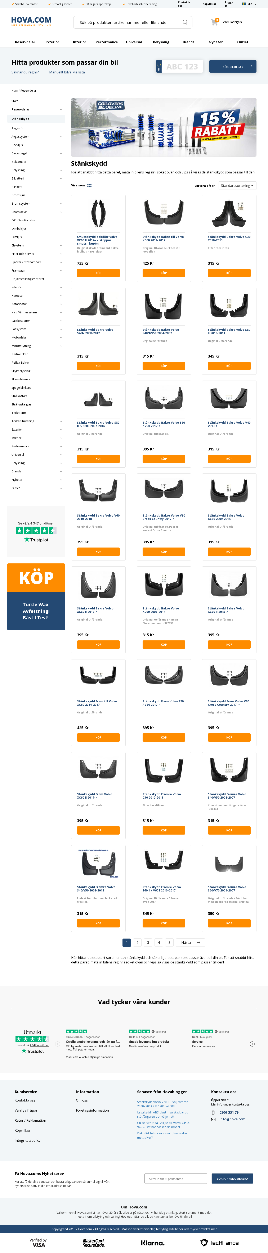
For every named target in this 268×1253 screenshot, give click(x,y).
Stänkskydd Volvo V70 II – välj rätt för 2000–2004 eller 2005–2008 (162, 1104)
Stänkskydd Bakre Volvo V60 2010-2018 (98, 517)
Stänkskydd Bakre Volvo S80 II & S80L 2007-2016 (98, 424)
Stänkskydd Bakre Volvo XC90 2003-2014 (161, 610)
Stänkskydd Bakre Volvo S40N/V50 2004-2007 (161, 331)
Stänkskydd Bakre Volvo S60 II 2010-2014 (229, 331)
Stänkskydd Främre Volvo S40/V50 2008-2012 (96, 888)
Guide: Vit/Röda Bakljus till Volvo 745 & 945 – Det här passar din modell (163, 1125)
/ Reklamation (34, 1120)
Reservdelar (28, 90)
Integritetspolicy (27, 1140)
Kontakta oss (25, 1100)
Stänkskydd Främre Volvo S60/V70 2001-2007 (227, 888)
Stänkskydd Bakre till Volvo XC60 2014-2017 (163, 238)
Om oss (82, 1100)
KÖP (98, 273)
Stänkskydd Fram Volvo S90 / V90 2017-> (163, 703)
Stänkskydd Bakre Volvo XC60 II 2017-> (95, 610)
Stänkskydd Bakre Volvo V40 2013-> (229, 424)
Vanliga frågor (26, 1110)
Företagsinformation (92, 1110)
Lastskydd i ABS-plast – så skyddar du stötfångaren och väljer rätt (162, 1114)
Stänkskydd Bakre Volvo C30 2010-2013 (229, 238)
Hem (15, 90)
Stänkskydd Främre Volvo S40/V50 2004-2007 (227, 796)
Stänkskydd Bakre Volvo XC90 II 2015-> (226, 610)
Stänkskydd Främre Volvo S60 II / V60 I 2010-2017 (162, 888)
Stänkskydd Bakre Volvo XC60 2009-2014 (226, 517)
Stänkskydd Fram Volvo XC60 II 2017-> (94, 796)
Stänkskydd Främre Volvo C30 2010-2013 (162, 796)
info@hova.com (232, 1119)
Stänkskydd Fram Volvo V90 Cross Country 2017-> (228, 703)
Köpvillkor (23, 1130)
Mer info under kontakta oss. (231, 1104)
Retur (19, 1120)
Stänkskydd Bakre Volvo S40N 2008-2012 (95, 331)
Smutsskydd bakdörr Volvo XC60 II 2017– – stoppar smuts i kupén (97, 240)
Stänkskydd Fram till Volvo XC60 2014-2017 (97, 703)
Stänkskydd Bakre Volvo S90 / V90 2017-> (164, 424)
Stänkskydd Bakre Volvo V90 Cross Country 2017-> (164, 517)
